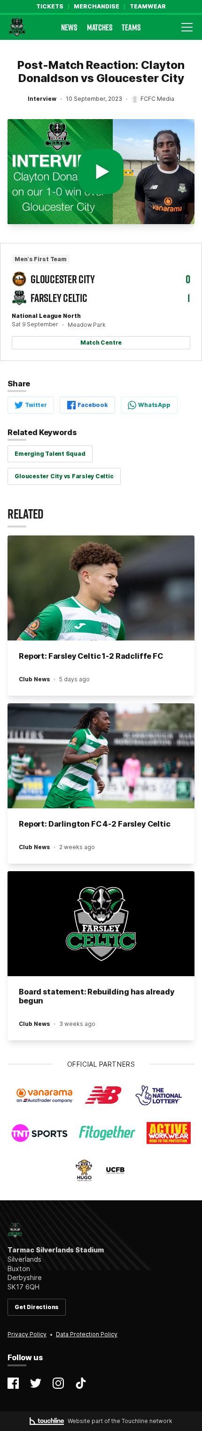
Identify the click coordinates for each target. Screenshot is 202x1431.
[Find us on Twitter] (35, 1383)
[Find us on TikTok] (80, 1383)
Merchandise (96, 6)
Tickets (49, 6)
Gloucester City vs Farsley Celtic (64, 476)
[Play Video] (101, 171)
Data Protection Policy (86, 1334)
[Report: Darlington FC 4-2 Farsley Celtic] (101, 755)
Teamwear (148, 6)
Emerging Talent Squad (50, 453)
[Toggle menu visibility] (187, 27)
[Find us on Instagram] (58, 1383)
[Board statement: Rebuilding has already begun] (101, 923)
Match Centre (101, 342)
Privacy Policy (27, 1334)
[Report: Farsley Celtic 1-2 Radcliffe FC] (101, 587)
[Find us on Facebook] (13, 1383)
